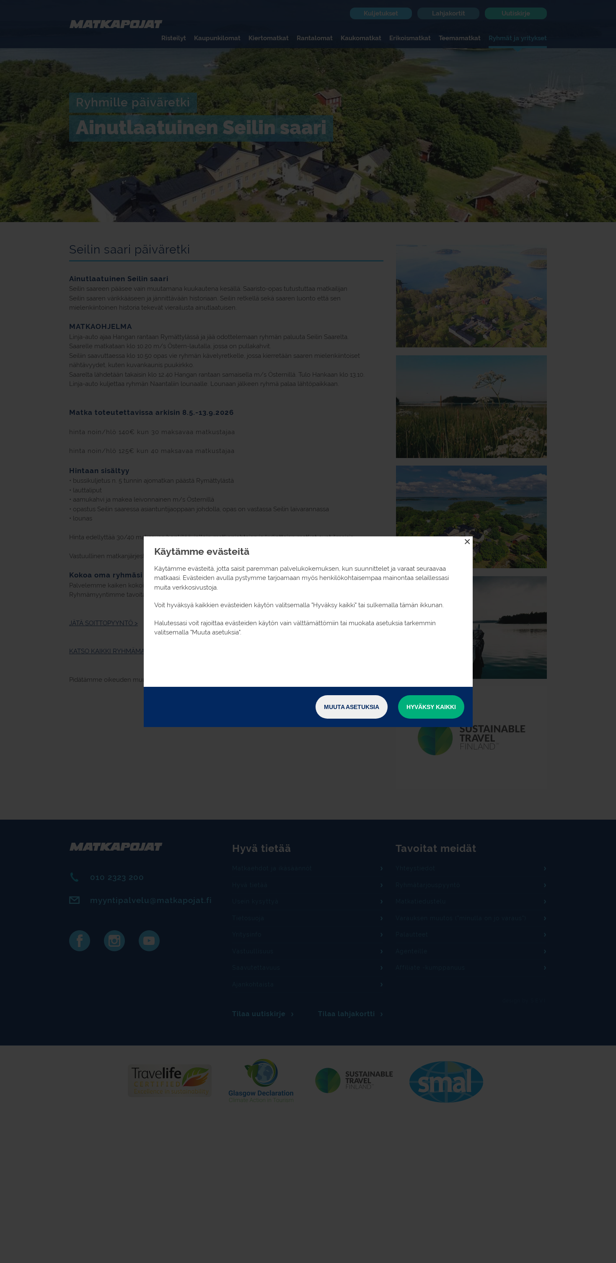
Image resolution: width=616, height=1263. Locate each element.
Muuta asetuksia (351, 707)
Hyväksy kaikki (431, 707)
